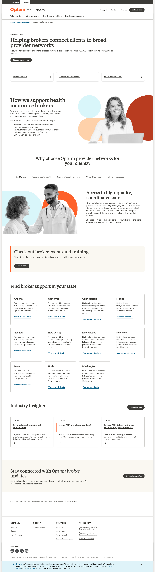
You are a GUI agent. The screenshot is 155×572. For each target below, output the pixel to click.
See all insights (136, 407)
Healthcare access (23, 22)
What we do (15, 16)
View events (22, 266)
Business (25, 2)
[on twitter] (22, 551)
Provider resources (73, 16)
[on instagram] (26, 551)
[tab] (21, 177)
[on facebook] (17, 551)
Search (104, 10)
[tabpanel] (77, 208)
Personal (15, 2)
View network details (22, 317)
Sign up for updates (21, 60)
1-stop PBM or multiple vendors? (75, 425)
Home (12, 22)
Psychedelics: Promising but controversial (27, 426)
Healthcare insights (51, 16)
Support (124, 10)
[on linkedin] (12, 551)
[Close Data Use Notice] (141, 564)
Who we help (31, 16)
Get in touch (137, 10)
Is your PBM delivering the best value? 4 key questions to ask (119, 426)
